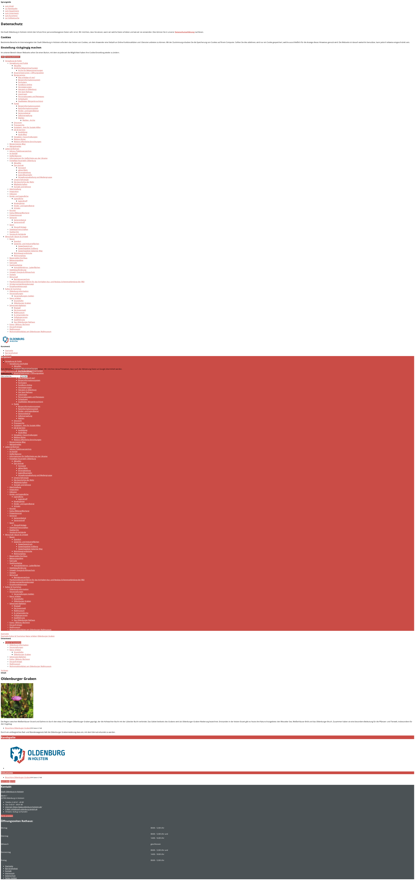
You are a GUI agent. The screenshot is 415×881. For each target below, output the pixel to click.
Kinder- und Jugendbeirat (28, 111)
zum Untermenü (12, 13)
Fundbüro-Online (25, 84)
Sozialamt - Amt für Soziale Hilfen (27, 127)
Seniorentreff (19, 222)
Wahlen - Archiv (28, 120)
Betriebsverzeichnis (22, 279)
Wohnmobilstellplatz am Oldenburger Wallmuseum (30, 331)
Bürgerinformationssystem (29, 80)
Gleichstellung (15, 189)
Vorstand (22, 168)
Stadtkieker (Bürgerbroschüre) (30, 101)
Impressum (9, 873)
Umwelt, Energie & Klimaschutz (22, 272)
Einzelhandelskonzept (18, 286)
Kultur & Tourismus (13, 289)
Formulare (22, 82)
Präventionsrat (16, 215)
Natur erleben (15, 298)
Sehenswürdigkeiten (18, 305)
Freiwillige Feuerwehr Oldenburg (23, 160)
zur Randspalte (11, 8)
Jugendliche (18, 198)
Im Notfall (13, 153)
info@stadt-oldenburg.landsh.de (21, 809)
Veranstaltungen (16, 293)
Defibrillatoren (15, 156)
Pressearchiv (19, 125)
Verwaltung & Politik (13, 61)
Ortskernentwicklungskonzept (22, 284)
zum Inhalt (9, 6)
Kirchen (13, 210)
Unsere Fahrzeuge (21, 179)
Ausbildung (22, 132)
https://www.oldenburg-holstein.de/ (23, 807)
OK (3, 57)
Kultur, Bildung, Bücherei (20, 324)
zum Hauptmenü (12, 11)
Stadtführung (19, 319)
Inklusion (13, 194)
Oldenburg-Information (19, 291)
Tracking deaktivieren (12, 57)
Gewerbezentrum (25, 246)
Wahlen (21, 118)
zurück (12, 781)
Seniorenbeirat (24, 113)
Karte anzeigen (7, 816)
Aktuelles (17, 65)
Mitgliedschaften (20, 184)
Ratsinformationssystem (28, 108)
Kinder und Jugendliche (19, 196)
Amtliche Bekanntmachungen (26, 68)
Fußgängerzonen (21, 317)
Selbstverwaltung (25, 115)
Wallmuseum (19, 312)
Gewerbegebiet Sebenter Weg (30, 251)
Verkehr (13, 274)
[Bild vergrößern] (17, 717)
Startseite (9, 350)
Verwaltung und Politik (19, 63)
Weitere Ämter (20, 139)
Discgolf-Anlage (20, 227)
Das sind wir (19, 165)
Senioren (13, 217)
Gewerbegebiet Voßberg (28, 248)
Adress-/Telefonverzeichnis (20, 151)
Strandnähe (18, 300)
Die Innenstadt (20, 310)
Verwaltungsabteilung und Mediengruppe (35, 177)
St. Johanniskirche (21, 315)
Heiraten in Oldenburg (27, 89)
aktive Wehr (23, 170)
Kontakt (8, 355)
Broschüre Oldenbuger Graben (17, 728)
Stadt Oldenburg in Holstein (12, 791)
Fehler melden (11, 878)
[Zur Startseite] (13, 344)
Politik (16, 103)
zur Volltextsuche (12, 18)
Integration (14, 191)
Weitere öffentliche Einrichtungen (27, 141)
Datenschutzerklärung (184, 32)
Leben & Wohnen (12, 149)
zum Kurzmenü (11, 15)
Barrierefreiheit (11, 353)
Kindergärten (19, 203)
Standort (17, 241)
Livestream (22, 94)
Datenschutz (10, 360)
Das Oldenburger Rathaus (24, 322)
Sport (12, 225)
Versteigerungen (25, 87)
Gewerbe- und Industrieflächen (26, 244)
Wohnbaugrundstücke (23, 253)
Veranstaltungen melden (24, 296)
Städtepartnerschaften (19, 229)
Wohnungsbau (20, 255)
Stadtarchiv (14, 232)
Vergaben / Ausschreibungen (26, 137)
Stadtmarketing (16, 265)
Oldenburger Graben (22, 303)
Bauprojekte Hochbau (18, 258)
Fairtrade (13, 263)
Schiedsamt (23, 99)
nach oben (5, 781)
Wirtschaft (14, 277)
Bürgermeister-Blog (18, 144)
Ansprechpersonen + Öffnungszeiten (29, 73)
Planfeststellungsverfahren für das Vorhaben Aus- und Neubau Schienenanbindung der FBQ (47, 281)
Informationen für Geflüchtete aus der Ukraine (28, 158)
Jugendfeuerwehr (25, 175)
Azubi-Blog (22, 134)
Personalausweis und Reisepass (31, 96)
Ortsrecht (18, 122)
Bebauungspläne (16, 260)
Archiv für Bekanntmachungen (30, 70)
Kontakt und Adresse (22, 187)
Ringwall (17, 308)
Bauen (12, 239)
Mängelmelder (15, 146)
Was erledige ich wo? (26, 77)
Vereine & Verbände (18, 234)
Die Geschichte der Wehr (24, 182)
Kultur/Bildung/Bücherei (19, 213)
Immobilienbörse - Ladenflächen (27, 267)
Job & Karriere (19, 130)
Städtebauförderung (18, 270)
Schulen (17, 208)
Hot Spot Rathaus (25, 92)
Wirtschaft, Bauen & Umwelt (16, 236)
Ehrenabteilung (24, 172)
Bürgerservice (19, 75)
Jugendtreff (22, 201)
